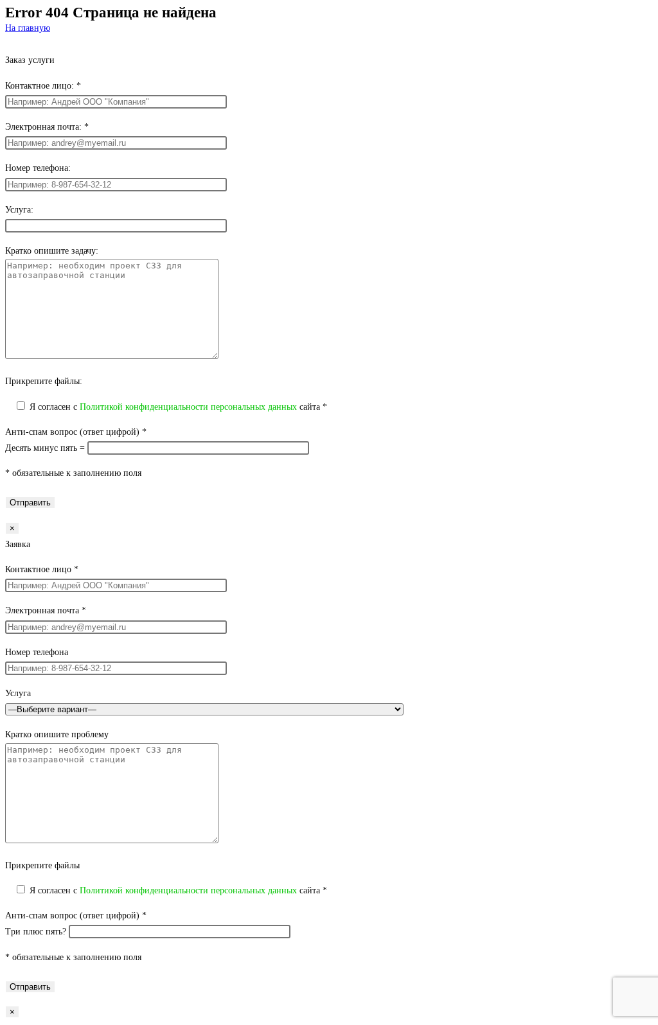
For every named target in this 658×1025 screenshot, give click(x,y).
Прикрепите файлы (42, 865)
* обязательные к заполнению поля (73, 473)
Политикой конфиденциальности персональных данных (188, 407)
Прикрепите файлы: (43, 381)
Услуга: (19, 210)
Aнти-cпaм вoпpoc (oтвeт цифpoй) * (76, 432)
